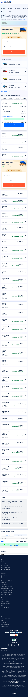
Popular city (20, 535)
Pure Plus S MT (4, 147)
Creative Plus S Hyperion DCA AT (4, 352)
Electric (17, 98)
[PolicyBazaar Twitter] (12, 645)
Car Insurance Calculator (6, 592)
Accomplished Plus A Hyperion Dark (5, 395)
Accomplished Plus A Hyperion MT (5, 370)
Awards (2, 605)
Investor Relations (5, 626)
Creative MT (4, 155)
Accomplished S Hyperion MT (5, 328)
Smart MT (4, 102)
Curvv (13, 5)
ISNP (2, 620)
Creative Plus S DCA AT (4, 305)
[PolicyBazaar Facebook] (8, 645)
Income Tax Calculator (6, 578)
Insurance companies (5, 603)
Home (2, 5)
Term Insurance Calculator (7, 580)
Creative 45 (4, 418)
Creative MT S (4, 272)
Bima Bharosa (6, 650)
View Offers (13, 125)
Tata (10, 5)
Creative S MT (4, 207)
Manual (24, 98)
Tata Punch (11, 63)
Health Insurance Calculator (7, 588)
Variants (18, 8)
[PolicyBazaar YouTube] (18, 645)
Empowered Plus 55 (5, 482)
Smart (3, 140)
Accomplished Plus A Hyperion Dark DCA (5, 451)
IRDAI (2, 650)
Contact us (3, 622)
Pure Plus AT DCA (5, 257)
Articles (2, 599)
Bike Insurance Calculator (6, 594)
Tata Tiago (11, 85)
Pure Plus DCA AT (4, 193)
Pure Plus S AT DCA (4, 286)
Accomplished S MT (5, 279)
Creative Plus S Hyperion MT (4, 295)
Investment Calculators (8, 575)
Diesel (10, 98)
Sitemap (3, 614)
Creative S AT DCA (4, 320)
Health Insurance (6, 567)
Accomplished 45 (5, 425)
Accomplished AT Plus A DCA (5, 442)
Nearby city (7, 535)
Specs (11, 8)
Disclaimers (4, 551)
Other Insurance (6, 569)
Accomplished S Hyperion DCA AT (5, 379)
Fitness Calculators (7, 577)
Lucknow (3, 541)
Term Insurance (6, 563)
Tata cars (7, 91)
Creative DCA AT (4, 235)
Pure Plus (4, 200)
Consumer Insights (5, 607)
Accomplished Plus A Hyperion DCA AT (5, 434)
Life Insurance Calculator (6, 586)
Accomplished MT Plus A (5, 387)
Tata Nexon (11, 70)
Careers (2, 616)
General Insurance (7, 560)
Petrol (4, 98)
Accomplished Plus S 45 (5, 467)
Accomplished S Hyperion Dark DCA (5, 404)
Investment (5, 565)
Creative (4, 241)
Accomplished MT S (5, 343)
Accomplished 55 (5, 460)
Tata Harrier (11, 78)
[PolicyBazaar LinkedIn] (15, 645)
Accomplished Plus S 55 (5, 475)
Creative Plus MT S (4, 312)
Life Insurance (6, 561)
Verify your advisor (5, 624)
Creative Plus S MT (4, 227)
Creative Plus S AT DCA (4, 362)
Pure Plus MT (4, 134)
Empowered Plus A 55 (5, 489)
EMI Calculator (4, 582)
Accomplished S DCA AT (5, 336)
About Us (3, 613)
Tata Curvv (11, 23)
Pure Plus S (4, 221)
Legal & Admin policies (6, 618)
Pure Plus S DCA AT (4, 214)
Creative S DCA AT (4, 264)
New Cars (6, 5)
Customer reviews (5, 601)
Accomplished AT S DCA (5, 412)
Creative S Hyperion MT (4, 249)
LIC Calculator (4, 584)
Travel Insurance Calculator (7, 590)
